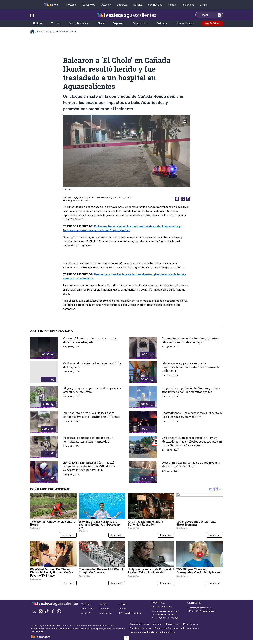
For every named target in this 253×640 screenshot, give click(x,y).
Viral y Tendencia (78, 23)
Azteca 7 (106, 4)
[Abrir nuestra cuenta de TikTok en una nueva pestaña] (47, 611)
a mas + (204, 4)
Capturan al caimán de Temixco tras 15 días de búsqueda (93, 365)
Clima (100, 23)
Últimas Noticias (185, 23)
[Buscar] (219, 15)
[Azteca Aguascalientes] (126, 15)
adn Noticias (155, 4)
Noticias (137, 4)
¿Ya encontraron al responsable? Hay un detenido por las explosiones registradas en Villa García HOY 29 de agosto (192, 441)
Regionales (188, 4)
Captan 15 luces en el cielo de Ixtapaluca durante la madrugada (90, 340)
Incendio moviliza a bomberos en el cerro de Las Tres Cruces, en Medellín (192, 414)
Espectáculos (140, 23)
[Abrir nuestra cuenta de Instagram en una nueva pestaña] (40, 611)
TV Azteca (70, 4)
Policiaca (162, 23)
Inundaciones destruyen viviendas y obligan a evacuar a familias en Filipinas (91, 414)
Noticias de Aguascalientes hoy (52, 31)
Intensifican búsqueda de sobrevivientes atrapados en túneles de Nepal (190, 340)
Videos (172, 4)
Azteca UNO (88, 4)
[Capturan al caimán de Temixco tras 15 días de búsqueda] (44, 372)
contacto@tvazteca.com (199, 608)
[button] (126, 638)
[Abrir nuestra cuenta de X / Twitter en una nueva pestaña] (34, 611)
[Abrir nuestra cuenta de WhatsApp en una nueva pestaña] (59, 611)
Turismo (55, 23)
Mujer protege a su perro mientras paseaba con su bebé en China (92, 390)
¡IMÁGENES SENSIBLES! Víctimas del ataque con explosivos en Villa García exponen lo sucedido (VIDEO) (89, 466)
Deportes (122, 4)
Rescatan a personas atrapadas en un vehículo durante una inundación (88, 439)
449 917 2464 (194, 611)
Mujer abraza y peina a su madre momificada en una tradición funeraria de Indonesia (191, 366)
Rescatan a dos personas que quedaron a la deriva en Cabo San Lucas (191, 464)
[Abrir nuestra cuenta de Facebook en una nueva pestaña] (53, 611)
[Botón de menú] (32, 15)
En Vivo (214, 23)
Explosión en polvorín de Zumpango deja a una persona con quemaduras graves (191, 390)
